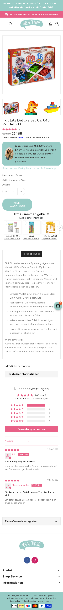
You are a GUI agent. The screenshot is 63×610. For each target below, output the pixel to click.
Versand (22, 137)
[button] (9, 129)
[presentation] (3, 107)
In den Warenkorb (17, 204)
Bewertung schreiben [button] (31, 429)
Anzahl (6, 185)
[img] (12, 449)
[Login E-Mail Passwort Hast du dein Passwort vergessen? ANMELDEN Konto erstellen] (31, 24)
